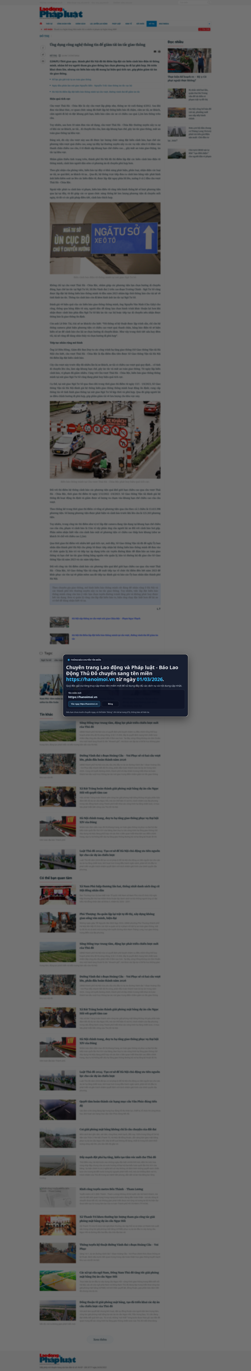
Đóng (110, 704)
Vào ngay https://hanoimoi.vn (84, 704)
